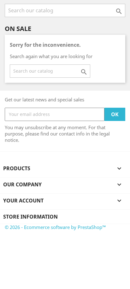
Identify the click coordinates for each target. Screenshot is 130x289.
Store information (30, 216)
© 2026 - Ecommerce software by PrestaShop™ (55, 227)
